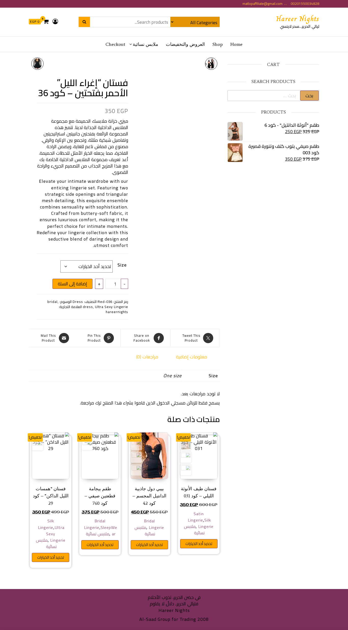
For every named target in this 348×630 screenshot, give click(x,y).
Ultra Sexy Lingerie (111, 306)
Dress (78, 301)
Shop (217, 44)
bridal (52, 301)
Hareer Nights (297, 18)
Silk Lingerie (205, 523)
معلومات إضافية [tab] (191, 357)
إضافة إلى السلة (72, 283)
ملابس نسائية (145, 44)
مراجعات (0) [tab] (147, 357)
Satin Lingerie (196, 517)
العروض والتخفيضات (185, 44)
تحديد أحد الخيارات (198, 543)
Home (236, 44)
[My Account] (55, 21)
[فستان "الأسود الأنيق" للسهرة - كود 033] (37, 64)
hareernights (117, 312)
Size (122, 265)
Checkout (115, 44)
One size (172, 375)
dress (88, 306)
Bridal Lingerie (154, 524)
